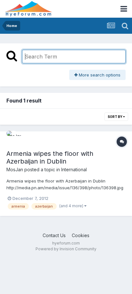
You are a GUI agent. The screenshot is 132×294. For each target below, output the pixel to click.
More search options (99, 74)
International (74, 169)
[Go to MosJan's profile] (13, 138)
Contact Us (54, 235)
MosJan (14, 169)
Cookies (80, 235)
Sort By (115, 117)
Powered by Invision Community (66, 248)
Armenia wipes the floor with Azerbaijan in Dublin (49, 157)
